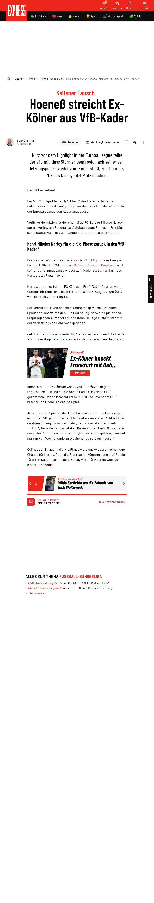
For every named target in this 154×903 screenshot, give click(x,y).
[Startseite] (8, 78)
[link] (16, 10)
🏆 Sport (91, 16)
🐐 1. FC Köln (38, 16)
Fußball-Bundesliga (50, 78)
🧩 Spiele (135, 16)
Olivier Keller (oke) (26, 140)
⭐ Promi (74, 16)
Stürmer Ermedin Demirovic (95, 265)
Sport (18, 78)
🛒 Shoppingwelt (113, 16)
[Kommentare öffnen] (126, 142)
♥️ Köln (57, 16)
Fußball (30, 78)
